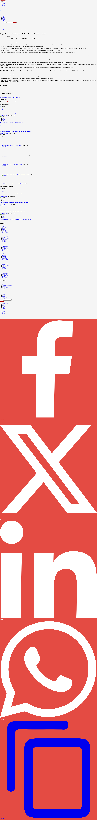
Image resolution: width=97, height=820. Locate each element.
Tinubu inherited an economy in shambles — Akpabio (12, 145)
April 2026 (4, 230)
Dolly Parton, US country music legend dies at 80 (11, 113)
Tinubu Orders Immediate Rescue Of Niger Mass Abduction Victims (15, 174)
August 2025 (4, 239)
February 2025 (5, 246)
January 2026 (4, 233)
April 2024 (4, 257)
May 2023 (4, 269)
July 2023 (4, 267)
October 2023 (4, 264)
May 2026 (4, 229)
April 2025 (4, 244)
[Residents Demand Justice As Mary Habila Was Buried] (6, 156)
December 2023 (5, 262)
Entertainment (5, 13)
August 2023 (4, 266)
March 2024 (4, 258)
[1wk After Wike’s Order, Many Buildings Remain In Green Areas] (6, 146)
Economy (4, 286)
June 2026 (4, 228)
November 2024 (5, 249)
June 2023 (4, 268)
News (3, 15)
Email (1, 299)
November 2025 (5, 236)
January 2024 (4, 260)
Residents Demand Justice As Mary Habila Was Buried (12, 164)
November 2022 (5, 276)
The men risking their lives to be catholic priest (11, 91)
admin (1, 36)
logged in (6, 101)
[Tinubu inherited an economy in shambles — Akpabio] (6, 137)
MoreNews (15, 318)
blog (3, 284)
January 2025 (4, 247)
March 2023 (4, 272)
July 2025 (4, 240)
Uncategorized (5, 297)
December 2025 (5, 235)
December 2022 (5, 275)
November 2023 (5, 263)
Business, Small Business (7, 285)
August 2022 (4, 277)
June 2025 (4, 241)
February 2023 (5, 273)
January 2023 (4, 274)
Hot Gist (4, 20)
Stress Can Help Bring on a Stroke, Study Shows (10, 97)
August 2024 (4, 253)
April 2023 (4, 271)
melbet (3, 290)
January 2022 (4, 278)
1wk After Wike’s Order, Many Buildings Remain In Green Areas (14, 155)
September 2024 (5, 251)
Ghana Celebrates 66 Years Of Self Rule (9, 87)
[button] (3, 11)
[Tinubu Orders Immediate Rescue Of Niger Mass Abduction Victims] (6, 165)
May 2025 (4, 242)
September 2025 (5, 238)
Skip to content (3, 0)
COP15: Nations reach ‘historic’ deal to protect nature (12, 96)
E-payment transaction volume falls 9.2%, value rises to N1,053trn (15, 131)
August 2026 (4, 226)
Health (3, 288)
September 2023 (5, 265)
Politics (3, 16)
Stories (3, 109)
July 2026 (4, 227)
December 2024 (5, 248)
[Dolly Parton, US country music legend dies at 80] (6, 175)
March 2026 (4, 231)
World (3, 18)
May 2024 (4, 256)
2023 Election (4, 283)
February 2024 (5, 259)
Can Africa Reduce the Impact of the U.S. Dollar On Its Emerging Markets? (16, 88)
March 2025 (4, 245)
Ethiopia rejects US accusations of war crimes (11, 89)
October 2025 (4, 237)
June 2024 (4, 255)
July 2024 (4, 254)
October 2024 (4, 250)
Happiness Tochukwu (4, 115)
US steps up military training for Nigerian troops (11, 122)
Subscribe (2, 301)
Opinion (3, 17)
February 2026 (5, 232)
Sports (3, 19)
